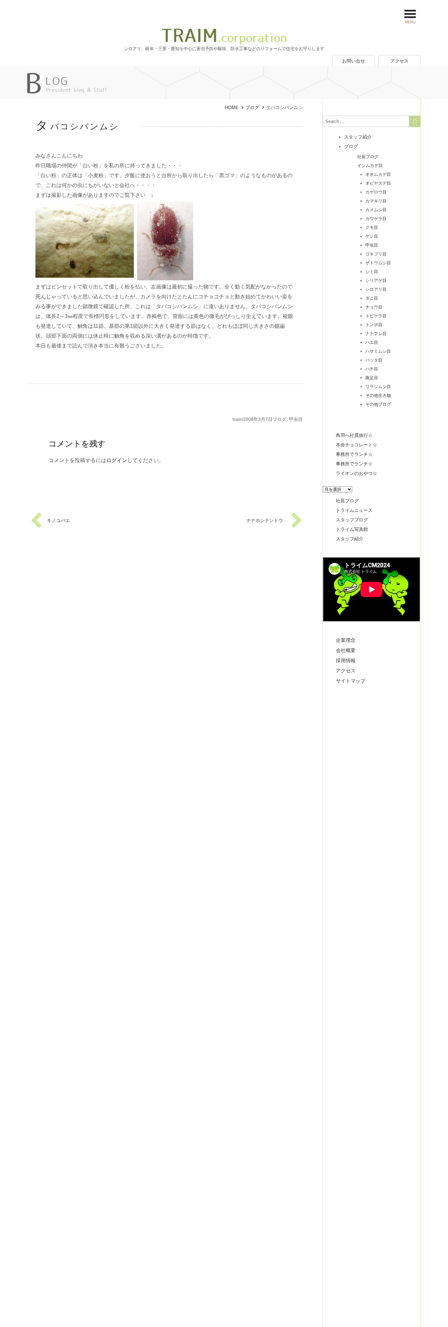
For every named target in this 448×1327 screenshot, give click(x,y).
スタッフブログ (352, 519)
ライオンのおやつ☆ (356, 473)
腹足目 (371, 377)
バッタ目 (373, 360)
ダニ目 (371, 298)
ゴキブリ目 (376, 254)
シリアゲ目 (376, 280)
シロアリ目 (376, 289)
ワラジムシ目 (378, 386)
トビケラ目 (376, 315)
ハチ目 (371, 368)
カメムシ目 (376, 209)
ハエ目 (371, 342)
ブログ (279, 419)
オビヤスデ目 (378, 183)
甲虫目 (296, 419)
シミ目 (371, 271)
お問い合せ (353, 61)
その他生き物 (378, 395)
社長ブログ (367, 156)
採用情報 (346, 660)
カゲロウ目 (376, 192)
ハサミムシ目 (378, 351)
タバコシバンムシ (77, 126)
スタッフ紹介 (358, 137)
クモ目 (371, 227)
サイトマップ (350, 680)
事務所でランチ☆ (354, 454)
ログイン (116, 460)
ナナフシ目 (376, 333)
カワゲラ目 (376, 218)
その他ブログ (378, 404)
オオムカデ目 (378, 174)
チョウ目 (373, 307)
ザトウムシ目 (378, 262)
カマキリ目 (376, 200)
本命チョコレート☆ (356, 444)
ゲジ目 (371, 236)
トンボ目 (373, 324)
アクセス (399, 61)
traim (238, 419)
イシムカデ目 (370, 165)
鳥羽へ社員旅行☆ (354, 435)
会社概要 (346, 650)
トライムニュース (354, 510)
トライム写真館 (352, 529)
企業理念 (346, 640)
